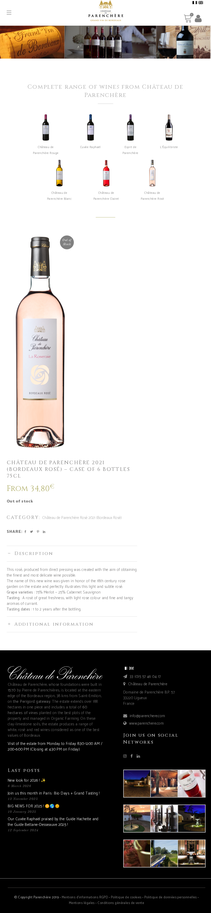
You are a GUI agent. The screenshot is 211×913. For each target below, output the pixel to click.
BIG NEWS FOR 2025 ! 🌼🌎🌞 (34, 806)
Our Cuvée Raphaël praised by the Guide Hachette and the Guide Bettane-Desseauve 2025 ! (53, 822)
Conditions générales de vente (121, 903)
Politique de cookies (126, 897)
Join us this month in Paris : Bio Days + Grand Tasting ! (53, 793)
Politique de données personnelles (170, 897)
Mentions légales (82, 903)
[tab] (72, 553)
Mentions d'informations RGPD (85, 897)
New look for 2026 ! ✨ (27, 780)
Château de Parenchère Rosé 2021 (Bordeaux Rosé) (82, 518)
